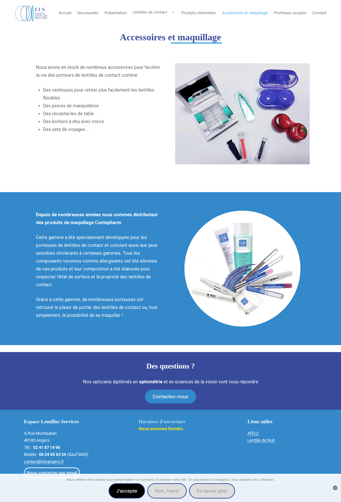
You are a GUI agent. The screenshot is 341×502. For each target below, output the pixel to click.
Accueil (65, 12)
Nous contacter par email (52, 472)
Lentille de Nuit (261, 440)
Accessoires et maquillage (245, 12)
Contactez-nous (170, 396)
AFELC (253, 433)
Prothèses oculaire (290, 12)
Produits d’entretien (199, 12)
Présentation (116, 12)
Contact (319, 12)
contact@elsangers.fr (44, 461)
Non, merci (167, 491)
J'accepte (126, 491)
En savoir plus (212, 491)
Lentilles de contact (150, 12)
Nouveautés (87, 12)
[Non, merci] (335, 488)
